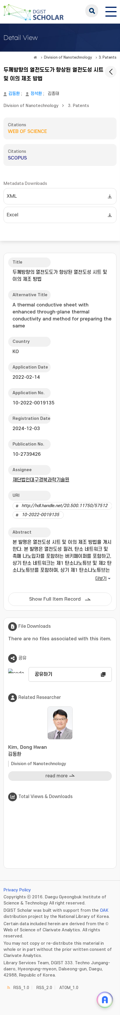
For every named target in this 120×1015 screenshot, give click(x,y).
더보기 (101, 578)
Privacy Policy (17, 890)
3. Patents (108, 57)
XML (12, 196)
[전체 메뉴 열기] (111, 10)
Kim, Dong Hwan (27, 751)
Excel (12, 215)
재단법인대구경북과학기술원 (41, 480)
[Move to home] (35, 57)
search (91, 10)
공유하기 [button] (43, 674)
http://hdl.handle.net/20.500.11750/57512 (64, 505)
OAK (104, 910)
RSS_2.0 (44, 988)
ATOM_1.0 (68, 988)
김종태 (53, 93)
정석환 (36, 93)
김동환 (14, 93)
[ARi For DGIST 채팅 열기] (105, 1000)
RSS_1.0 (21, 988)
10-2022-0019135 (40, 514)
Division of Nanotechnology (68, 57)
